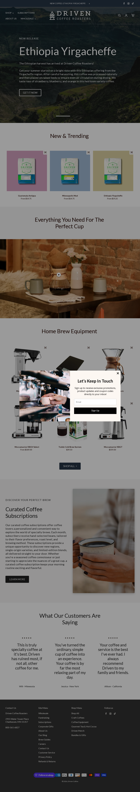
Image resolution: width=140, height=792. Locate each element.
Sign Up (95, 410)
